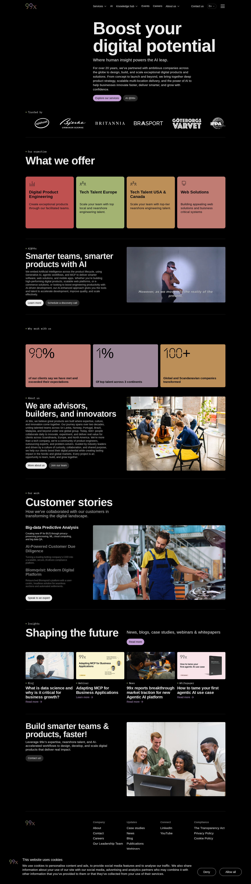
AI (111, 6)
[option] (58, 533)
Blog (130, 838)
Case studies (136, 828)
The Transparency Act (209, 828)
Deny (206, 872)
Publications (135, 843)
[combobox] (211, 6)
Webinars (133, 848)
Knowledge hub (125, 6)
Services (98, 6)
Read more (34, 701)
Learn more (85, 697)
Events (145, 6)
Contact (98, 833)
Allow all (230, 872)
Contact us (197, 6)
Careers (157, 6)
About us (171, 6)
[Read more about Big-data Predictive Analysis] (159, 563)
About (97, 828)
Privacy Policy (204, 833)
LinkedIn (166, 828)
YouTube (166, 833)
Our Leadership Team (108, 843)
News (130, 833)
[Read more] (176, 434)
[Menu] (222, 6)
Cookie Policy (203, 838)
